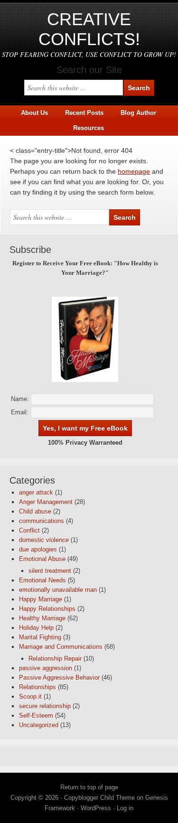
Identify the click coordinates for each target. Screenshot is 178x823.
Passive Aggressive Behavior (59, 677)
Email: (19, 412)
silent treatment (49, 570)
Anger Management (46, 501)
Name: (20, 398)
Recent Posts (84, 112)
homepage (134, 171)
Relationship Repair (55, 658)
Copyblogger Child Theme (99, 797)
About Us (34, 112)
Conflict (29, 530)
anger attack (36, 492)
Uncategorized (38, 725)
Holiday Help (36, 627)
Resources (88, 127)
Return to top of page (89, 787)
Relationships (37, 687)
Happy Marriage (40, 599)
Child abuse (35, 511)
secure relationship (45, 706)
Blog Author (134, 112)
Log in (125, 808)
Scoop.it (30, 696)
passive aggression (45, 668)
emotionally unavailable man (58, 589)
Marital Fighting (40, 637)
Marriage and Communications (61, 646)
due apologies (38, 549)
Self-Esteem (36, 715)
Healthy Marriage (42, 618)
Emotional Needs (42, 580)
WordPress (96, 808)
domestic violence (44, 539)
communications (41, 520)
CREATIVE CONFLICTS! (89, 29)
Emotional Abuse (42, 558)
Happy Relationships (47, 608)
